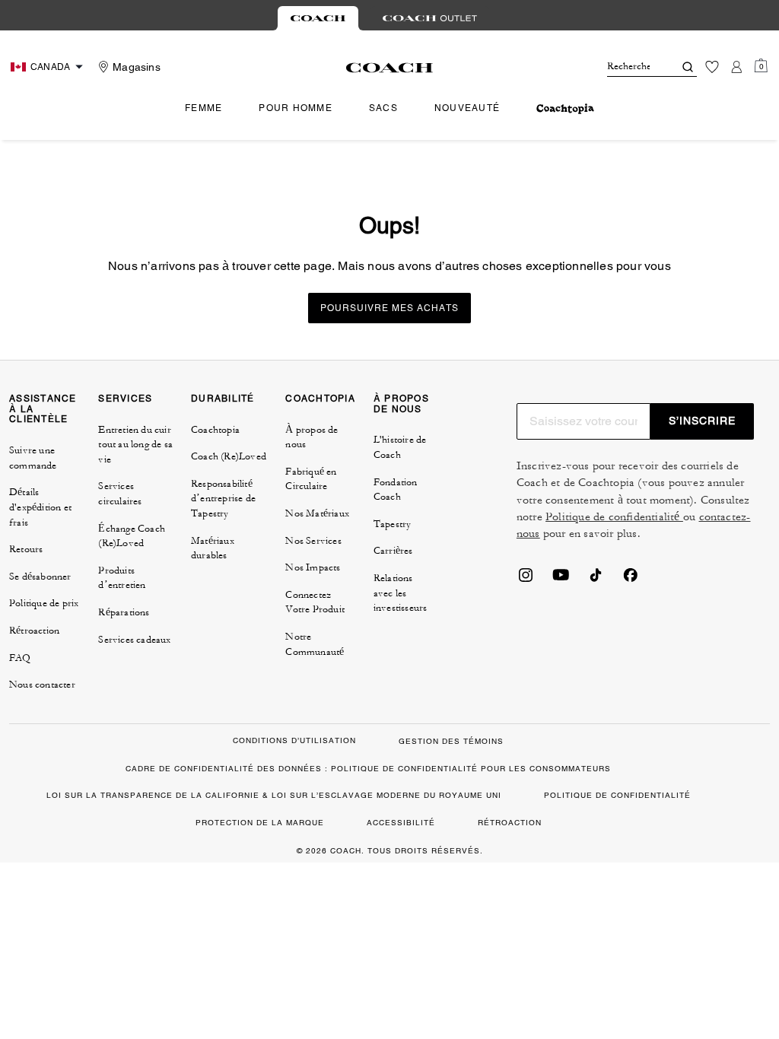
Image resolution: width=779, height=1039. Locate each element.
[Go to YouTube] (561, 579)
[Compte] (736, 67)
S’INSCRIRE (702, 421)
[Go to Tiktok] (596, 579)
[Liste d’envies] (712, 67)
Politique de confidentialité (614, 517)
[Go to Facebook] (631, 579)
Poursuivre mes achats (389, 308)
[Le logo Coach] (390, 67)
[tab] (318, 18)
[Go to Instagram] (526, 579)
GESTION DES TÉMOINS (451, 741)
